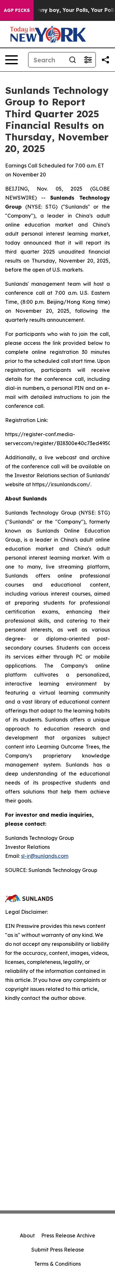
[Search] (72, 59)
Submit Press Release (57, 1249)
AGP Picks (17, 10)
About (27, 1235)
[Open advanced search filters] (88, 59)
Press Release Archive (68, 1235)
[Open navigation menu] (11, 59)
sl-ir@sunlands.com (44, 856)
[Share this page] (105, 59)
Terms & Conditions (57, 1264)
